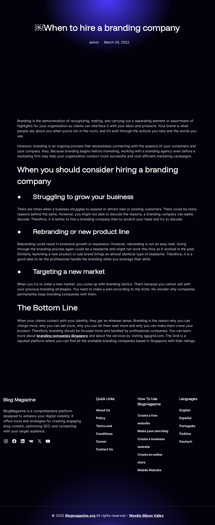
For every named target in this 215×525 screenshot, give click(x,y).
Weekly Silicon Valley (146, 516)
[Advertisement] (107, 86)
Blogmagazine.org (80, 516)
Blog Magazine (19, 400)
